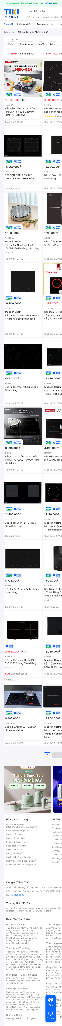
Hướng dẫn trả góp (14, 853)
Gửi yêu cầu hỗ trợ (14, 834)
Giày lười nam (52, 987)
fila (40, 911)
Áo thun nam (52, 947)
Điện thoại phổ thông (20, 981)
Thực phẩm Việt (30, 954)
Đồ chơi (34, 928)
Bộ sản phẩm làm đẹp (23, 1008)
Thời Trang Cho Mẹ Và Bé (18, 928)
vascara (10, 908)
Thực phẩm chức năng (21, 994)
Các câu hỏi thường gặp (17, 831)
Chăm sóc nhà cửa (23, 969)
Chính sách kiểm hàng (16, 846)
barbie (48, 908)
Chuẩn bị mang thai (21, 943)
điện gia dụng (34, 17)
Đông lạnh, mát (25, 957)
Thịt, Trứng (20, 952)
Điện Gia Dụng (14, 1015)
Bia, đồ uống (16, 962)
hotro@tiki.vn (30, 861)
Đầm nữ (56, 928)
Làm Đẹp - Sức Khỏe (17, 988)
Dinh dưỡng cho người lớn (22, 938)
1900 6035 (19, 895)
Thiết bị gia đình (31, 1018)
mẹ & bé (55, 17)
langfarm (20, 911)
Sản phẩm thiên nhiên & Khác (22, 1000)
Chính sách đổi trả (14, 849)
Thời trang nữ (53, 924)
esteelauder (26, 908)
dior (17, 908)
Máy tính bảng (18, 983)
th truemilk (38, 908)
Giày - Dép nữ (54, 967)
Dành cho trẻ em (19, 964)
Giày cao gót (52, 970)
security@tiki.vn (28, 864)
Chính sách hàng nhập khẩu (18, 857)
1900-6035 (19, 824)
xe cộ (46, 17)
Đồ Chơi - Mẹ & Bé (16, 924)
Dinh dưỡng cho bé (20, 935)
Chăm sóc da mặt (14, 992)
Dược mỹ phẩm (31, 1009)
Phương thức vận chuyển (17, 842)
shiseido (10, 911)
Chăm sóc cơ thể (20, 997)
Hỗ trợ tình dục (29, 1007)
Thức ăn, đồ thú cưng (20, 967)
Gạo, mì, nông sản (21, 959)
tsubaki (47, 911)
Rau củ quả (16, 954)
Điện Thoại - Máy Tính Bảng (21, 974)
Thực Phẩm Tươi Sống (18, 948)
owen (55, 908)
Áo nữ (49, 928)
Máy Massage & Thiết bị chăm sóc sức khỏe (24, 998)
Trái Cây (10, 952)
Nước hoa (16, 1007)
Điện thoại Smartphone (16, 978)
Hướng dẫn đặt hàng (15, 838)
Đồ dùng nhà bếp (14, 1018)
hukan (28, 911)
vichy (35, 911)
